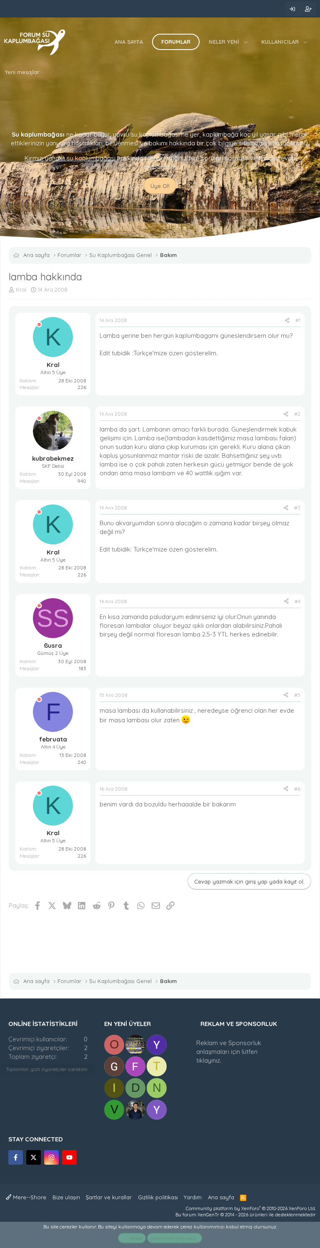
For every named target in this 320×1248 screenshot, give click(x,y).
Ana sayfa (129, 41)
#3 (297, 507)
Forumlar (175, 41)
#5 (297, 695)
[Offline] (39, 324)
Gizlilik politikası (158, 1197)
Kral (21, 289)
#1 (297, 320)
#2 (297, 414)
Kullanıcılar (280, 41)
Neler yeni (224, 41)
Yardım (193, 1197)
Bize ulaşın (66, 1197)
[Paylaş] (287, 320)
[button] (246, 42)
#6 (297, 789)
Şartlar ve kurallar (109, 1197)
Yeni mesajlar (22, 72)
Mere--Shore (28, 1197)
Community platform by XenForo (251, 1208)
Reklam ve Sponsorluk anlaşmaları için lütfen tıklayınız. (228, 1051)
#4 (297, 601)
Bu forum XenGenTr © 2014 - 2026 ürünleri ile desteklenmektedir (245, 1215)
